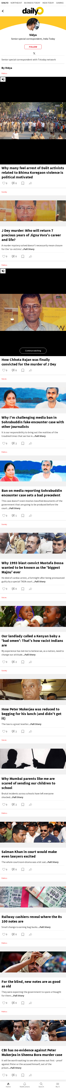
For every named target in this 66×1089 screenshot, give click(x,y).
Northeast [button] (16, 3)
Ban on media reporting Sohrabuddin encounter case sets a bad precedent (32, 492)
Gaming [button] (60, 3)
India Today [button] (48, 3)
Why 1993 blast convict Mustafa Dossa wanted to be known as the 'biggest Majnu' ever (32, 567)
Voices (4, 379)
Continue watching (33, 350)
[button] (5, 183)
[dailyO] (33, 11)
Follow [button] (33, 46)
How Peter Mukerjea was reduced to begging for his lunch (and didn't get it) (31, 714)
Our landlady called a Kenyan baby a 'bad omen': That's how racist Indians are (32, 641)
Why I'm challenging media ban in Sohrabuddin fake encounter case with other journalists (33, 422)
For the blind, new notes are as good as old (31, 983)
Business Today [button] (32, 3)
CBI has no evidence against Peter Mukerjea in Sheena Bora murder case (32, 1052)
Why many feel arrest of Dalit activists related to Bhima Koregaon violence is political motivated (33, 172)
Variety (4, 192)
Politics (4, 73)
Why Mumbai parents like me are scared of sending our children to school (28, 783)
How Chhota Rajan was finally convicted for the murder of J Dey (29, 362)
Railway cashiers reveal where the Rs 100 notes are (32, 919)
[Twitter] (33, 53)
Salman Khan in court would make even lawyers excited (29, 854)
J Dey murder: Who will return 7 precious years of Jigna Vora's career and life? (31, 235)
